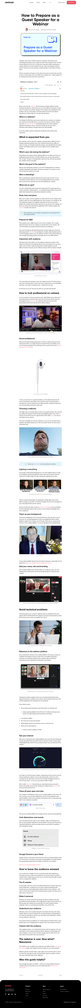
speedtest (55, 786)
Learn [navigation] (44, 991)
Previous (21, 975)
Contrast (33, 106)
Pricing (38, 2)
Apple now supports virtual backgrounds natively (38, 563)
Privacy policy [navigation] (63, 989)
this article (29, 784)
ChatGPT (32, 232)
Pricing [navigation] (27, 993)
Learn (50, 2)
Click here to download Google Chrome (29, 864)
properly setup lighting (45, 507)
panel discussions (31, 123)
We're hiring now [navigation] (46, 989)
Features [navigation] (27, 989)
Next (61, 975)
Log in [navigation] (26, 995)
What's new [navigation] (28, 991)
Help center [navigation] (45, 997)
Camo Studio (36, 464)
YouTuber (33, 301)
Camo (52, 415)
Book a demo (62, 2)
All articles (40, 975)
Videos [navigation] (44, 993)
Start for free (71, 2)
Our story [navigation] (45, 995)
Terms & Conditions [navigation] (64, 991)
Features (31, 2)
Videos (44, 2)
